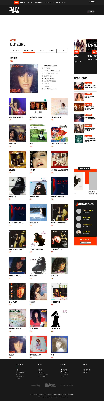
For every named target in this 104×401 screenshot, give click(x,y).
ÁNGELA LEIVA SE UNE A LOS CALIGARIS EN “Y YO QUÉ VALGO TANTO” (90, 129)
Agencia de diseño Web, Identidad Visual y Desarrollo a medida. (54, 397)
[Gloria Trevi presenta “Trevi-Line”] (79, 97)
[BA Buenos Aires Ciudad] (50, 385)
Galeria (51, 51)
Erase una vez (42, 376)
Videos (42, 51)
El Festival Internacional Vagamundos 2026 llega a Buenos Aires (90, 140)
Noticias (30, 2)
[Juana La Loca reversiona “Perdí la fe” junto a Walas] (79, 86)
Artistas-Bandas (20, 372)
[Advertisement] (52, 26)
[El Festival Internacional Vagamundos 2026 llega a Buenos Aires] (79, 139)
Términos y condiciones (61, 394)
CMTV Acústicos (49, 2)
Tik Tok (64, 376)
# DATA (40, 370)
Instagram (66, 372)
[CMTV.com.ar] (15, 10)
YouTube (65, 370)
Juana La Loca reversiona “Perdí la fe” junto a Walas (90, 86)
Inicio (16, 2)
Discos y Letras (29, 51)
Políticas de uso (70, 394)
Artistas (22, 2)
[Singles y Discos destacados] (85, 45)
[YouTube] (89, 1)
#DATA (58, 2)
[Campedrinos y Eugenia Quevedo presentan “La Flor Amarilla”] (79, 107)
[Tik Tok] (93, 1)
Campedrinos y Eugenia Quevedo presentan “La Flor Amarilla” (89, 108)
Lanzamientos (39, 2)
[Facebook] (94, 1)
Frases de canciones (43, 374)
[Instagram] (91, 1)
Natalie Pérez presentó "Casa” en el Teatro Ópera (90, 118)
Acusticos (40, 372)
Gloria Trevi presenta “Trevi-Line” (89, 97)
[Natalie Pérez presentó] (79, 118)
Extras (64, 2)
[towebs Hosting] (35, 385)
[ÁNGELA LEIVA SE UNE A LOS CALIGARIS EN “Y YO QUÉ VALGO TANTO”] (79, 128)
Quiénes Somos (86, 370)
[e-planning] (66, 385)
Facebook (65, 374)
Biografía (16, 51)
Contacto (85, 372)
